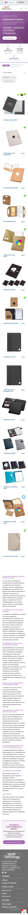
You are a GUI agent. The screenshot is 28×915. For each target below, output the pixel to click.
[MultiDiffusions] (6, 8)
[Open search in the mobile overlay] (21, 8)
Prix (14, 77)
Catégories (6, 77)
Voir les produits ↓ (10, 38)
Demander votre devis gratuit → (14, 842)
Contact (21, 2)
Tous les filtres (8, 81)
